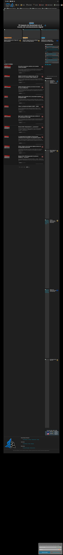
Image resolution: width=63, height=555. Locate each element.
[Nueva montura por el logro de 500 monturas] (13, 34)
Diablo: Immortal (7, 67)
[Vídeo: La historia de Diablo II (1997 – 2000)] (11, 110)
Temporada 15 (7, 127)
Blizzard (43, 37)
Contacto (57, 452)
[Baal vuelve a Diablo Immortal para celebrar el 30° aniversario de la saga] (11, 119)
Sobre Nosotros (25, 439)
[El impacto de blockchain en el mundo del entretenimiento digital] (31, 19)
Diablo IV (6, 75)
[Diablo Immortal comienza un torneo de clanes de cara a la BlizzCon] (11, 90)
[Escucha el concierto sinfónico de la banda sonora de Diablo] (11, 70)
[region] (24, 53)
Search (56, 1)
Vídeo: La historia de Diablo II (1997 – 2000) (28, 106)
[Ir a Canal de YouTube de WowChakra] (11, 1)
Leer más (58, 545)
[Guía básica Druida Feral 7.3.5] (47, 393)
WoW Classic (25, 37)
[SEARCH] (41, 1)
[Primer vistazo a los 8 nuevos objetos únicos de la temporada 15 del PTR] (11, 150)
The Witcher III (7, 76)
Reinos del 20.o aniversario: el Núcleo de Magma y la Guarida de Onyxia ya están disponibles (51, 60)
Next (27, 167)
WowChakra (31, 22)
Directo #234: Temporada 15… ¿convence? (28, 126)
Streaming (6, 128)
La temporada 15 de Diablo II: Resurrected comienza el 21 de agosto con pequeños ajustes (29, 137)
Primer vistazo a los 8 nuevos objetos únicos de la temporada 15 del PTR (29, 147)
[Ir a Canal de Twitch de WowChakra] (9, 1)
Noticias (6, 38)
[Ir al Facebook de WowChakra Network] (6, 1)
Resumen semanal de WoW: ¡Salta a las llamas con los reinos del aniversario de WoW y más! (52, 50)
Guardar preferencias (56, 552)
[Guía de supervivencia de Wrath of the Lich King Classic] (31, 34)
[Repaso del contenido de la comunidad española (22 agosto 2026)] (11, 100)
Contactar (29, 439)
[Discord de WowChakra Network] (13, 1)
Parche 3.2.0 (7, 157)
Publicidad (32, 443)
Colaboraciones (34, 439)
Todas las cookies (45, 552)
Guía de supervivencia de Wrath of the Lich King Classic (30, 41)
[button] (24, 61)
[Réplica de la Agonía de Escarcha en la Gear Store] (50, 34)
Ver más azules (48, 64)
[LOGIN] (57, 1)
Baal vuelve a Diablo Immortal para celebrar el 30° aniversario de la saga (29, 117)
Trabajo (38, 439)
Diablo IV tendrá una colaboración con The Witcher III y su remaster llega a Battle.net (28, 77)
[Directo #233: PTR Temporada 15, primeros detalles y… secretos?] (11, 160)
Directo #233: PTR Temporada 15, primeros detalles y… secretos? (28, 157)
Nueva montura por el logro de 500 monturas (53, 151)
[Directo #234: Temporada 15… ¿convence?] (11, 130)
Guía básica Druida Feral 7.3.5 (53, 360)
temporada (6, 137)
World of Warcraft (8, 37)
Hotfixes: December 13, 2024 (50, 46)
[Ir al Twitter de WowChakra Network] (7, 1)
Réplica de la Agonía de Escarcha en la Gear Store (47, 41)
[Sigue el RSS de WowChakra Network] (15, 1)
